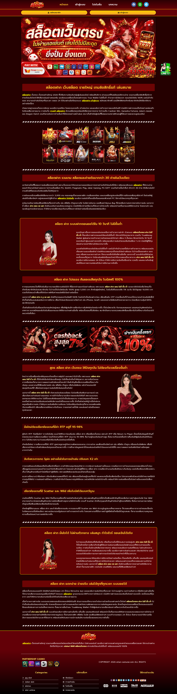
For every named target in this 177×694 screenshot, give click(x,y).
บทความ (113, 4)
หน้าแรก (64, 4)
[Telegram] (146, 4)
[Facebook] (133, 4)
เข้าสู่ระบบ (80, 4)
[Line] (140, 4)
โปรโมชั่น (97, 4)
